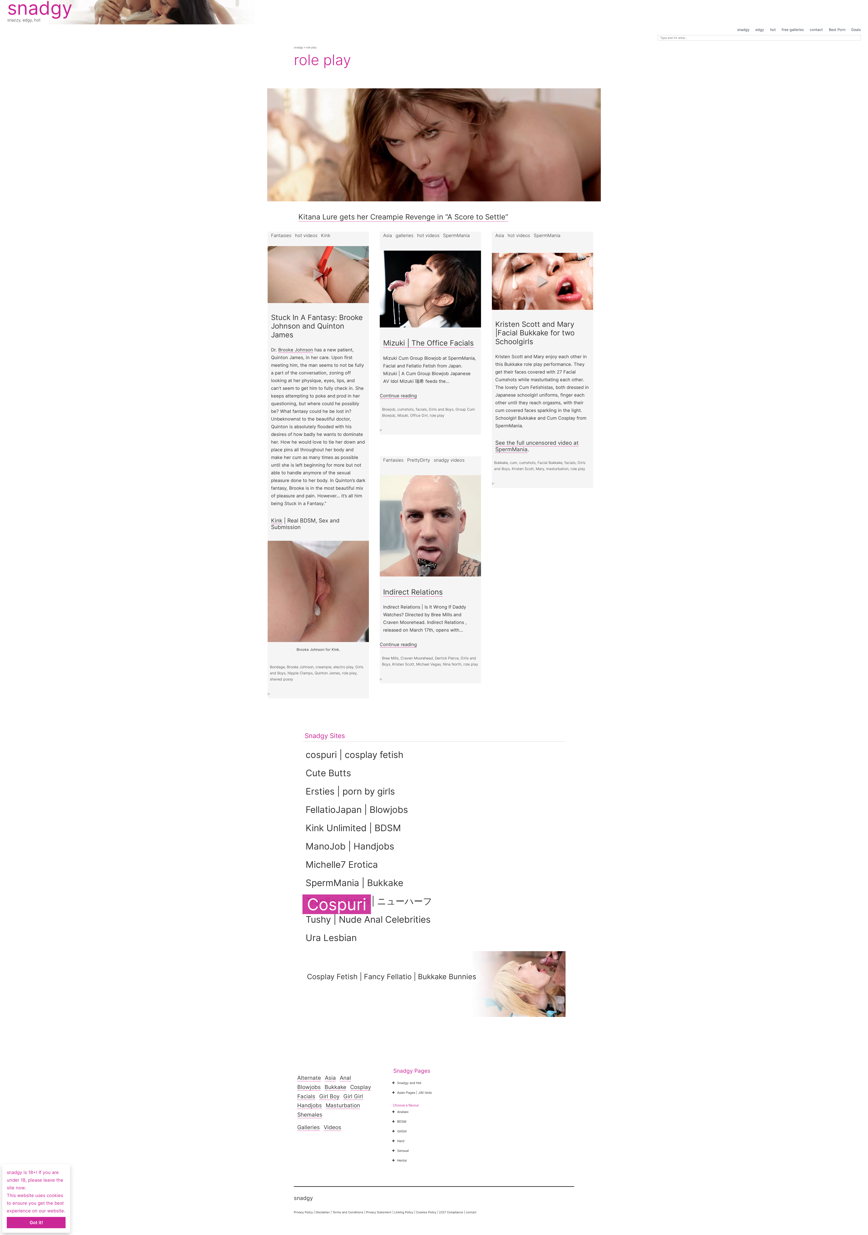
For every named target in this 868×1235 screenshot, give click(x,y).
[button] (318, 274)
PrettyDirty (418, 460)
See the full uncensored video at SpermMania (537, 446)
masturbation (557, 468)
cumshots (405, 409)
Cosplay (360, 1087)
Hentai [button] (402, 1160)
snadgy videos (449, 460)
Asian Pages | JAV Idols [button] (414, 1092)
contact (816, 29)
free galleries (793, 29)
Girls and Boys (441, 409)
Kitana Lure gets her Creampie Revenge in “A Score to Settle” (403, 216)
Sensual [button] (403, 1151)
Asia (387, 235)
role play (349, 673)
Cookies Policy (426, 1212)
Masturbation (343, 1105)
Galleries (308, 1127)
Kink (325, 235)
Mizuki (402, 415)
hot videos (306, 235)
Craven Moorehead (417, 658)
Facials (306, 1096)
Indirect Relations (413, 592)
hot (773, 29)
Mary (540, 468)
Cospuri (336, 904)
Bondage (277, 667)
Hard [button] (400, 1141)
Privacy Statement (379, 1212)
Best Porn (837, 29)
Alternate (309, 1078)
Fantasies (281, 235)
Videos (332, 1127)
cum (513, 462)
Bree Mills (390, 658)
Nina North (452, 664)
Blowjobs (309, 1087)
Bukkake (501, 462)
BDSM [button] (401, 1121)
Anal (345, 1078)
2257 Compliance (451, 1212)
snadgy (743, 29)
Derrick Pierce (447, 658)
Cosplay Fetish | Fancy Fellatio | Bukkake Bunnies (391, 976)
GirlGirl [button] (402, 1131)
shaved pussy (281, 679)
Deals (856, 29)
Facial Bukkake (550, 462)
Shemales (309, 1114)
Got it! (36, 1222)
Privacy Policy (303, 1212)
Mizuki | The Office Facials (428, 343)
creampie (323, 667)
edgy (759, 29)
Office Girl (419, 415)
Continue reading (398, 396)
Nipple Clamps (300, 673)
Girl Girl (353, 1096)
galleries (404, 235)
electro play (343, 667)
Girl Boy (329, 1096)
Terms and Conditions (348, 1212)
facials (421, 409)
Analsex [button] (403, 1112)
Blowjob (388, 409)
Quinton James (327, 673)
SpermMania (456, 235)
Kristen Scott (523, 468)
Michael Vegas (428, 664)
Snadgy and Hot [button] (409, 1083)
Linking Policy (403, 1212)
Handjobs (309, 1105)
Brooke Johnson (295, 350)
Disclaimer (323, 1212)
